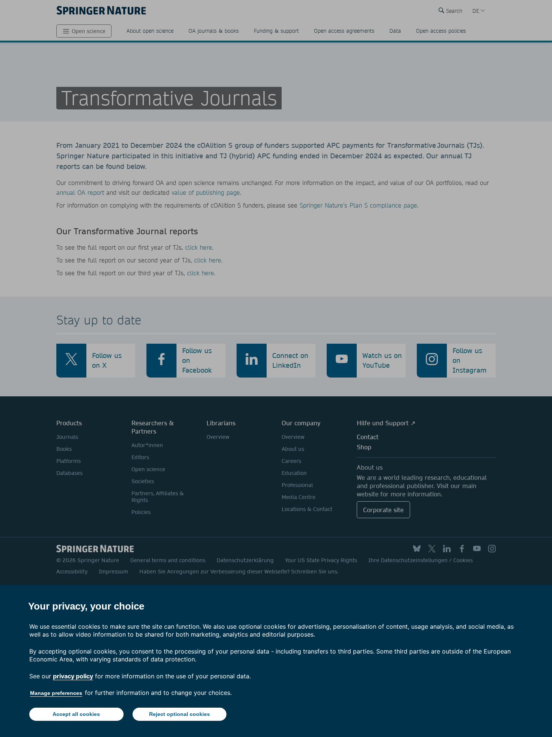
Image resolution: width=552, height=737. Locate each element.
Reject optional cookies (179, 714)
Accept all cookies (76, 714)
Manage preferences (56, 693)
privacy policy (73, 676)
